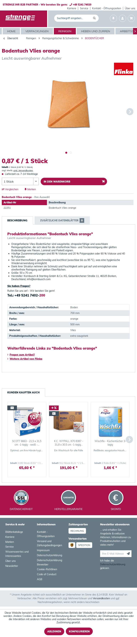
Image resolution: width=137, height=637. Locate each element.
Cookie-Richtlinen (47, 569)
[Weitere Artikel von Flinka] (123, 69)
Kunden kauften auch (23, 392)
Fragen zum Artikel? (22, 354)
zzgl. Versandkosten (23, 170)
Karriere (71, 8)
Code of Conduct (46, 574)
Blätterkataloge (14, 532)
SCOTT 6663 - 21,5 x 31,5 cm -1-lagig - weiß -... (26, 443)
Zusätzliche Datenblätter (61, 220)
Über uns (130, 8)
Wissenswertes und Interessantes (17, 554)
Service (84, 8)
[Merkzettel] (113, 19)
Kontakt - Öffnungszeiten (106, 8)
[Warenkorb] (131, 19)
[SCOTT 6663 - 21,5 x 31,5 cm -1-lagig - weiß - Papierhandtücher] (26, 421)
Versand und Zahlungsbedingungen (49, 543)
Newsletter (11, 566)
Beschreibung (17, 220)
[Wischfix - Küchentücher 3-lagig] (110, 421)
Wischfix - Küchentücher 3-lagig (110, 443)
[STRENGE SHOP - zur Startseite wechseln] (20, 19)
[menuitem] (71, 8)
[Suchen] (95, 18)
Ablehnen (54, 631)
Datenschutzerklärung (49, 555)
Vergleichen (11, 189)
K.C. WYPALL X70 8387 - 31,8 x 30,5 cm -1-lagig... (68, 443)
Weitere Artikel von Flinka (26, 358)
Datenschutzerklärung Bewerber (49, 562)
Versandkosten (101, 598)
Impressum (43, 550)
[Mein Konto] (122, 18)
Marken (9, 542)
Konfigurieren (79, 631)
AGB (39, 579)
